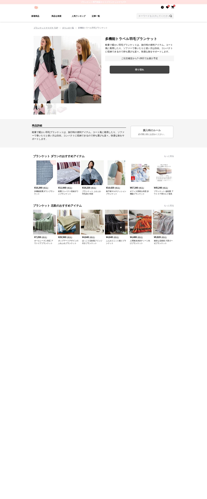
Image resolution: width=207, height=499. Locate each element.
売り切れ (139, 69)
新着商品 (35, 16)
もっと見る (169, 156)
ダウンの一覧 (68, 28)
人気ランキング (79, 16)
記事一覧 (96, 16)
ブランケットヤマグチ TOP (46, 28)
